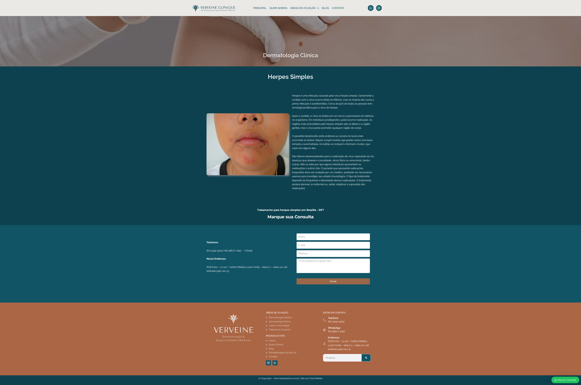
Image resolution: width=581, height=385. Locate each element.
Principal (259, 8)
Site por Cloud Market (311, 378)
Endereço (333, 337)
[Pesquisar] (366, 357)
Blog (325, 8)
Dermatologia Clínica (290, 55)
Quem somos (278, 8)
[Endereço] (324, 343)
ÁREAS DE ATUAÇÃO (303, 8)
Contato (338, 8)
